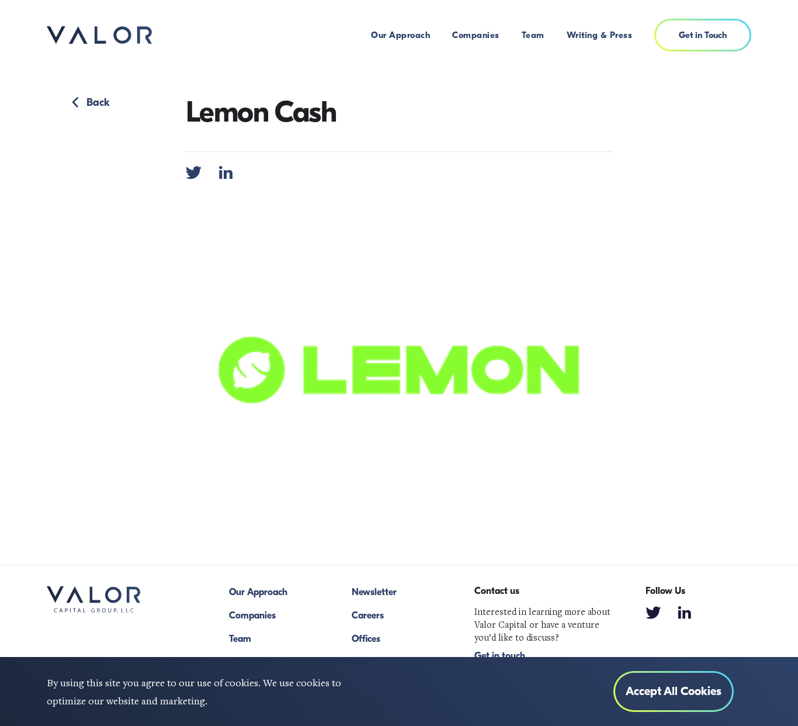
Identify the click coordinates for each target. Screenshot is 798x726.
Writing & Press (600, 35)
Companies (475, 35)
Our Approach (400, 35)
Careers (368, 615)
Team (533, 35)
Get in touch (499, 656)
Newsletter (374, 592)
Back (98, 102)
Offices (366, 639)
